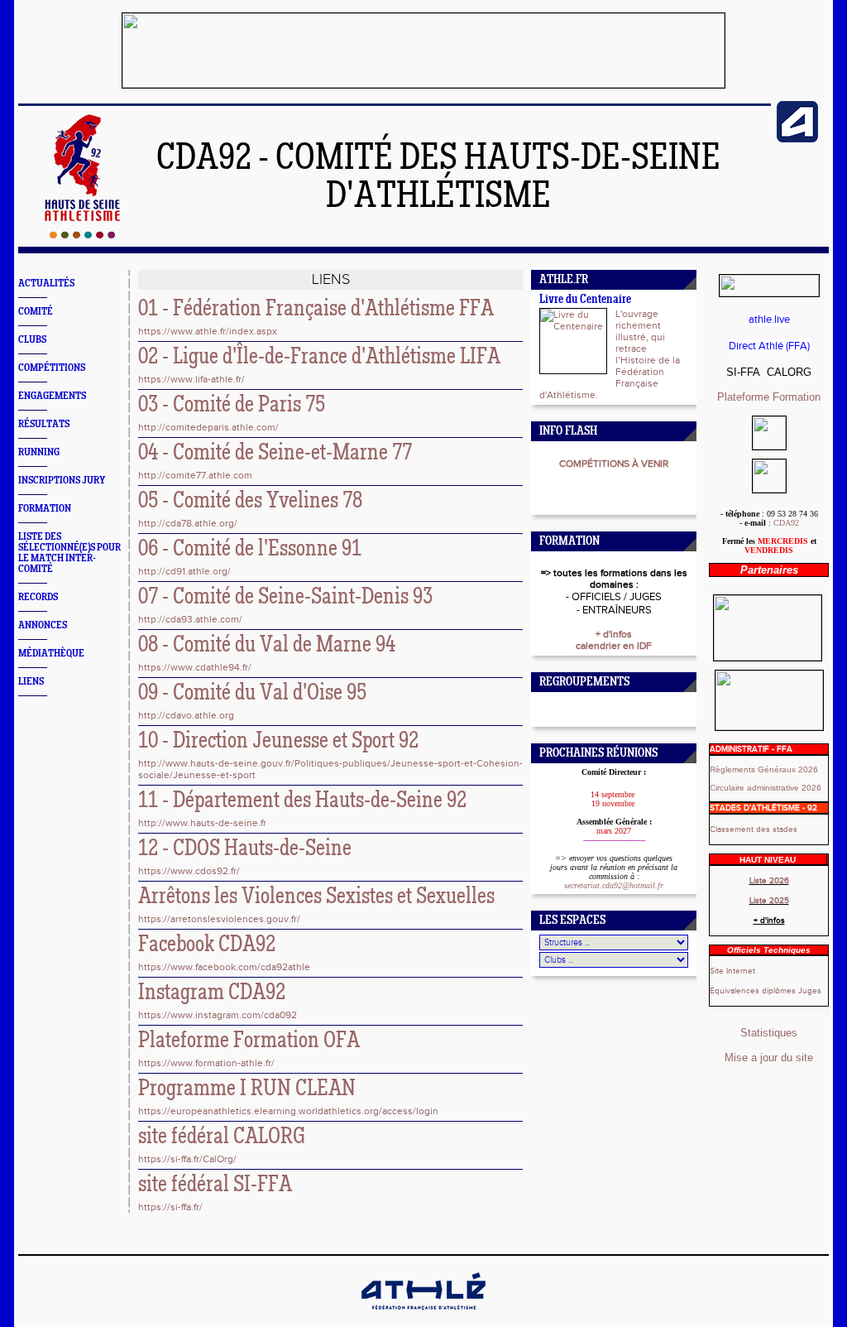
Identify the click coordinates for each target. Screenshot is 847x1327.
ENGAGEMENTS (52, 396)
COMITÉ (35, 311)
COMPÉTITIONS (51, 368)
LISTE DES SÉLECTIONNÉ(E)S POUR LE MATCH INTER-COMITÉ (69, 553)
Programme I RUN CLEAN (247, 1089)
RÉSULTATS (43, 424)
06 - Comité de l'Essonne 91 (249, 549)
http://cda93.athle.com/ (190, 619)
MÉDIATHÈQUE (51, 653)
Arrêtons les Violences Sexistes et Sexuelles (316, 897)
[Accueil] (82, 235)
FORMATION (44, 508)
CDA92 (786, 522)
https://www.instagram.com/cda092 (217, 1015)
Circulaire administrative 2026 (765, 787)
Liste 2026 (769, 881)
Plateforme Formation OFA (249, 1041)
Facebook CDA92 (206, 945)
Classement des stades (753, 829)
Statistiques (768, 1033)
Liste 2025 (769, 901)
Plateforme (745, 397)
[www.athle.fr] (797, 139)
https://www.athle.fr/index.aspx (207, 331)
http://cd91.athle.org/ (184, 571)
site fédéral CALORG (221, 1137)
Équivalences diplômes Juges (765, 991)
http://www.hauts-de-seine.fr (202, 823)
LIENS (31, 681)
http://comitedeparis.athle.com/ (208, 427)
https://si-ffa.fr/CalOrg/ (187, 1159)
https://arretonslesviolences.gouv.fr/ (219, 919)
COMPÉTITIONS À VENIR (613, 463)
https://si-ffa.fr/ (170, 1207)
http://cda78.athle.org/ (187, 523)
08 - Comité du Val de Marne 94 (266, 645)
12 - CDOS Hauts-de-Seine (245, 849)
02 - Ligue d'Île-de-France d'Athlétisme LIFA (319, 357)
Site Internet (732, 971)
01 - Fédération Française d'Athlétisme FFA (316, 309)
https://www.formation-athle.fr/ (206, 1063)
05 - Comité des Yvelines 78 (250, 501)
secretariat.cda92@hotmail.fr (613, 885)
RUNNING (39, 452)
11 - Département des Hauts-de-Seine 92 (302, 801)
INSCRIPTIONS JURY (61, 480)
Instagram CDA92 (211, 993)
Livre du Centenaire (585, 300)
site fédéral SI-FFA (215, 1185)
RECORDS (38, 597)
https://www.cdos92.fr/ (189, 871)
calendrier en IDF (614, 645)
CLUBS (32, 339)
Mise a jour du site (769, 1057)
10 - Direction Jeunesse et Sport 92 (278, 741)
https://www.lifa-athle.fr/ (191, 379)
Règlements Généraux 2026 (764, 769)
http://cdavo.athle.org (186, 715)
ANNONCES (42, 625)
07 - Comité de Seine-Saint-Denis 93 (285, 597)
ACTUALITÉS (46, 283)
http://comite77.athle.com (195, 475)
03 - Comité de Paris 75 (231, 405)
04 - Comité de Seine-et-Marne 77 (275, 453)
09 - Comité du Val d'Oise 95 (252, 693)
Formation (797, 397)
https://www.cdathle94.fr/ (194, 667)
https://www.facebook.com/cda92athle (224, 967)
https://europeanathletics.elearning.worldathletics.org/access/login (288, 1111)
